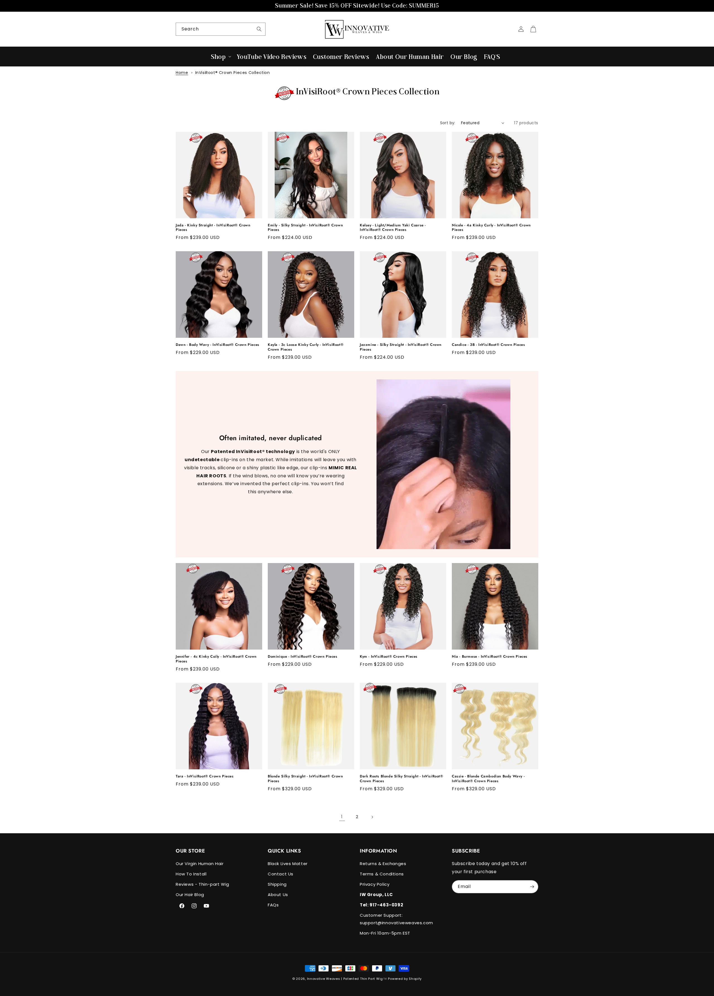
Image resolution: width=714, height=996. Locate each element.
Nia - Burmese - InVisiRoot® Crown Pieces (489, 656)
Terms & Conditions (382, 874)
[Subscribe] (532, 886)
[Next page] (372, 817)
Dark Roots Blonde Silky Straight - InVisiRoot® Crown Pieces (401, 779)
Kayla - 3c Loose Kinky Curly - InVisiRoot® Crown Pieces (305, 347)
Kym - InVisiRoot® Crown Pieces (389, 656)
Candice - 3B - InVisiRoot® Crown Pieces (488, 345)
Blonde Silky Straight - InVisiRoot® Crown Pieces (305, 779)
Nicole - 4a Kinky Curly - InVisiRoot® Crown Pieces (491, 228)
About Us (278, 894)
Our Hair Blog (190, 894)
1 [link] (342, 816)
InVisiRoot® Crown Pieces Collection (232, 72)
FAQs (273, 905)
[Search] (259, 29)
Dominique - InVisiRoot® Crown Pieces (302, 656)
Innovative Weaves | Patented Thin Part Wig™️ (347, 978)
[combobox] (220, 29)
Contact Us (280, 874)
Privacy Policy (374, 884)
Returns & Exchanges (383, 863)
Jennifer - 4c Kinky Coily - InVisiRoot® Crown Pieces (216, 659)
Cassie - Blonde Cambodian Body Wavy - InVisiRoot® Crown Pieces (488, 779)
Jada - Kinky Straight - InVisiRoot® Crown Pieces (213, 228)
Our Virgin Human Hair (200, 863)
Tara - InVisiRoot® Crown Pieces (205, 776)
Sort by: (447, 123)
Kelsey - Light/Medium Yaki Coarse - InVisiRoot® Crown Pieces (393, 228)
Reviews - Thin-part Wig (202, 884)
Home (182, 72)
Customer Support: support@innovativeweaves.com (396, 919)
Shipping (277, 884)
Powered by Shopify (405, 978)
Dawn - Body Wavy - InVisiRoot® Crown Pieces (217, 345)
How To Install (191, 874)
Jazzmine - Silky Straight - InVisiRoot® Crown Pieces (401, 347)
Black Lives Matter (288, 863)
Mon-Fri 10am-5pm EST (385, 933)
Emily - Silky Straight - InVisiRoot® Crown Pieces (305, 228)
